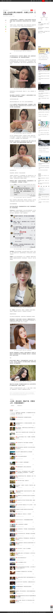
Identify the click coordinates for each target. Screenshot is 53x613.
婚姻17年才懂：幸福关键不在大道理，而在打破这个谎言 (25, 432)
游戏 (38, 186)
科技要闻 (39, 139)
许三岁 (44, 16)
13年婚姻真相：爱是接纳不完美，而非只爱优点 (24, 571)
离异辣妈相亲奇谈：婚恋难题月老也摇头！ (24, 417)
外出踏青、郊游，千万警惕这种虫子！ (43, 54)
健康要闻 (39, 46)
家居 (41, 186)
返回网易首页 (12, 405)
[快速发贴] (6, 20)
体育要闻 (39, 83)
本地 (43, 186)
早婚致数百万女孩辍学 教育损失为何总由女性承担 (24, 509)
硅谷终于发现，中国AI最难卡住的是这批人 (44, 148)
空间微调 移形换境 (41, 199)
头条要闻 (39, 63)
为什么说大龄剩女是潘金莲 (22, 456)
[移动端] (31, 1)
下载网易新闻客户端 (19, 405)
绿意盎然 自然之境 (41, 197)
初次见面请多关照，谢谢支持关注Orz (44, 17)
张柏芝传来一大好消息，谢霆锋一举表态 (43, 114)
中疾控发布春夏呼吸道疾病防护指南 (43, 59)
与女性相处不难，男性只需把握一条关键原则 (25, 442)
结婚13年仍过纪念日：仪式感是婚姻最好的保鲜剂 (24, 519)
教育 (46, 186)
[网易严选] (36, 1)
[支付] (39, 1)
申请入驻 (34, 10)
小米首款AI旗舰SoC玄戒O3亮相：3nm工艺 (44, 146)
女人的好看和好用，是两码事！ (22, 524)
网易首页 (4, 10)
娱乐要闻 (39, 102)
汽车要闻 (39, 155)
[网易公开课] (34, 1)
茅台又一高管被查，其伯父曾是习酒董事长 (44, 132)
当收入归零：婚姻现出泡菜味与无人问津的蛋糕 (24, 451)
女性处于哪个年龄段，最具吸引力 (23, 480)
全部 (48, 22)
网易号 (6, 10)
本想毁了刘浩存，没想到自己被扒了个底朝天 (44, 110)
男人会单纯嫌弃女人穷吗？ (22, 562)
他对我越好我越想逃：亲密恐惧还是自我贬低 (23, 586)
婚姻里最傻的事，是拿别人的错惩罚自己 (24, 466)
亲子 (48, 186)
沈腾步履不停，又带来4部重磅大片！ (43, 116)
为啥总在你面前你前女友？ (22, 557)
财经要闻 (39, 120)
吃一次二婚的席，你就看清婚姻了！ (23, 462)
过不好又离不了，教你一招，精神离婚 (23, 548)
